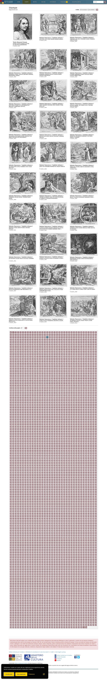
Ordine (77, 9)
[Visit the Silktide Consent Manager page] (44, 674)
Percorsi (64, 2)
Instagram (59, 658)
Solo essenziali (21, 674)
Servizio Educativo (61, 657)
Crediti (52, 652)
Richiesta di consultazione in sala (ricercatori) (37, 652)
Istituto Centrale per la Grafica (16, 652)
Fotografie (53, 2)
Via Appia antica (76, 2)
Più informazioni (31, 42)
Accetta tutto (8, 674)
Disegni (43, 2)
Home (18, 2)
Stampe (27, 2)
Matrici (35, 2)
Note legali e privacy (60, 652)
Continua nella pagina (14, 328)
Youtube (58, 660)
